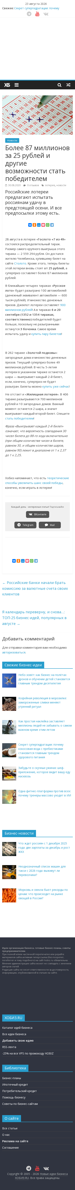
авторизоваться (13, 652)
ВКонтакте (40, 514)
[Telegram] (52, 225)
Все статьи (9, 1128)
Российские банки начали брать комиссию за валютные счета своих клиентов (35, 588)
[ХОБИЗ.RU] (7, 85)
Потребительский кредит (19, 1091)
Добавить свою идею (18, 1040)
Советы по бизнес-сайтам (20, 1104)
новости (61, 185)
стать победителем (19, 418)
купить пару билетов (46, 334)
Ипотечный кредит (15, 1084)
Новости (12, 140)
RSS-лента (9, 1047)
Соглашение (10, 1147)
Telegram (27, 525)
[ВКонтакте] (30, 225)
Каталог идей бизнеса (17, 1028)
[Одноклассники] (34, 225)
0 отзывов (33, 185)
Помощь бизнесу (13, 1097)
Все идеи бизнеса (14, 1034)
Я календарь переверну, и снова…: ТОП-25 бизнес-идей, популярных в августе (34, 617)
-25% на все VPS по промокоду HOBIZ (28, 1053)
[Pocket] (43, 225)
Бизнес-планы (11, 1078)
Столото (20, 263)
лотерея (50, 185)
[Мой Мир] (39, 225)
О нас (6, 1135)
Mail (52, 525)
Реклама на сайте (15, 1141)
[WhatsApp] (47, 225)
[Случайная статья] (68, 85)
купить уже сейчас (55, 386)
